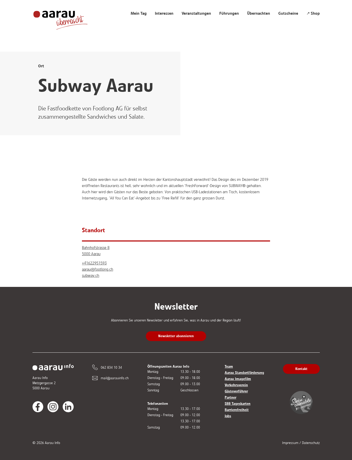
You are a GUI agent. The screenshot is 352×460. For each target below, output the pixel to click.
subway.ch (90, 275)
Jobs (228, 416)
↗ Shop (313, 13)
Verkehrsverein (236, 385)
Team (229, 366)
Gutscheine (288, 13)
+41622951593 (94, 263)
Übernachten (258, 13)
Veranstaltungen (196, 13)
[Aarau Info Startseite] (65, 17)
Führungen (229, 13)
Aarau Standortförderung (244, 372)
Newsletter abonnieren (176, 336)
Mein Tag (139, 13)
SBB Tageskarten (237, 403)
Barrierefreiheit (237, 410)
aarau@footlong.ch (97, 269)
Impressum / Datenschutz (301, 443)
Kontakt (301, 369)
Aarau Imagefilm (238, 379)
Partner (230, 397)
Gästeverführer (236, 391)
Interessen (164, 13)
